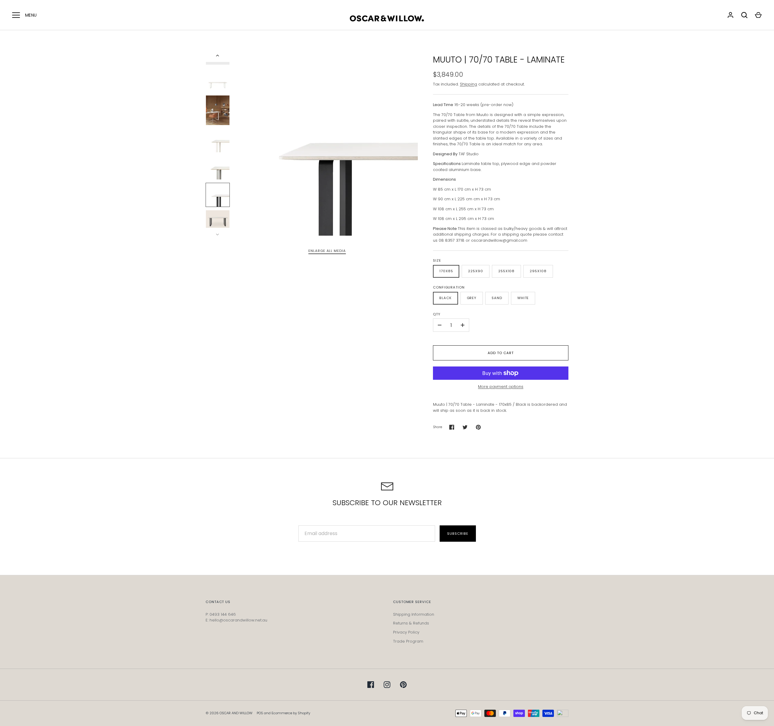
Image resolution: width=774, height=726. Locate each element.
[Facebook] (370, 684)
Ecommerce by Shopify (291, 713)
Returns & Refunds (411, 623)
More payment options (500, 386)
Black (445, 297)
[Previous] (218, 55)
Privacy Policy (406, 632)
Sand (497, 297)
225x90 (475, 271)
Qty (437, 314)
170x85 (446, 271)
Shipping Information (413, 614)
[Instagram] (387, 684)
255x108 (506, 271)
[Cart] (758, 15)
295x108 (538, 271)
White (523, 297)
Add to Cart (500, 352)
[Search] (744, 15)
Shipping (468, 84)
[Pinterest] (403, 684)
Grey (472, 297)
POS (260, 713)
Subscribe (457, 533)
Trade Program (408, 641)
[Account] (730, 15)
